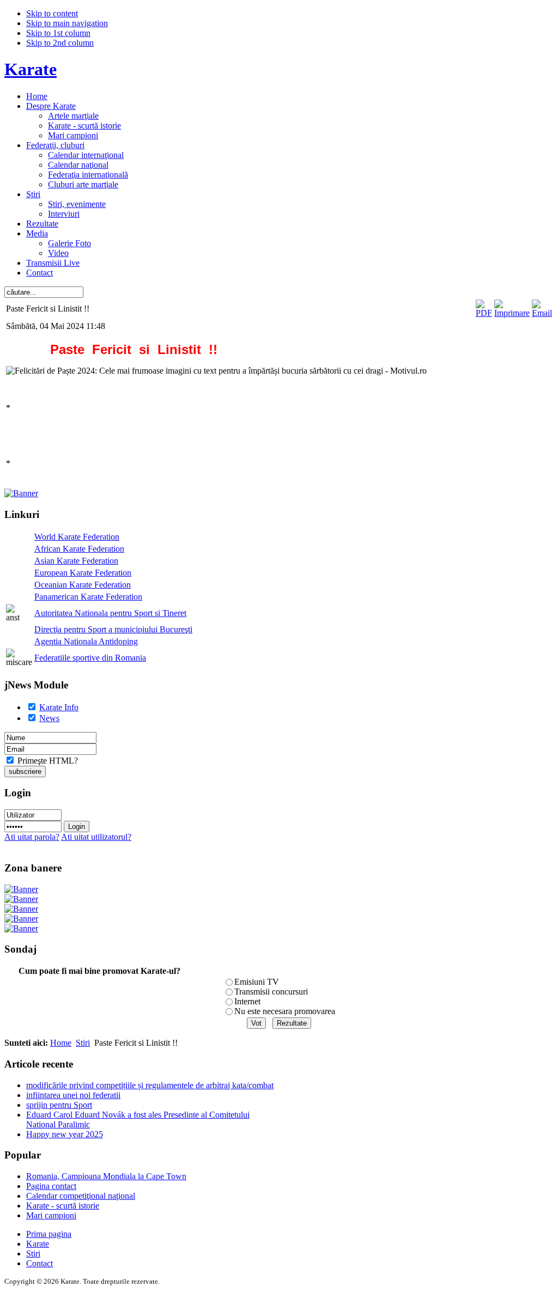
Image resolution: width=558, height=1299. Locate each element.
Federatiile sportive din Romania (90, 657)
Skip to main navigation (67, 23)
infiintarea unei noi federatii (73, 1095)
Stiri (83, 1042)
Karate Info (58, 707)
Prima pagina (48, 1234)
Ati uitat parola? (31, 836)
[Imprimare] (512, 313)
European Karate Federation (82, 572)
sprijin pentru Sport (59, 1104)
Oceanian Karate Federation (82, 584)
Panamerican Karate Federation (88, 596)
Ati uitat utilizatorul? (96, 836)
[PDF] (484, 313)
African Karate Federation (79, 548)
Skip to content (52, 13)
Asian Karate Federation (76, 560)
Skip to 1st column (58, 33)
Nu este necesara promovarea (284, 1011)
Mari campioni (51, 1215)
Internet (247, 1001)
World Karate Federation (76, 536)
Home (60, 1042)
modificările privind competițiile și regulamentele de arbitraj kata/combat (150, 1085)
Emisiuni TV (256, 981)
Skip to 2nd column (60, 42)
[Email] (542, 313)
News (49, 718)
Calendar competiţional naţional (80, 1195)
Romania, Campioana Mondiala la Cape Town (106, 1176)
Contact (39, 1263)
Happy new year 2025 (64, 1134)
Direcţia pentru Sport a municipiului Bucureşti (113, 629)
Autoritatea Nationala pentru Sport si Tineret (110, 613)
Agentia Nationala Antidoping (86, 641)
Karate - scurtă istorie (62, 1205)
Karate (37, 1243)
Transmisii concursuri (271, 991)
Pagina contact (51, 1186)
